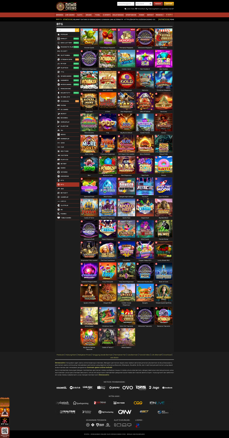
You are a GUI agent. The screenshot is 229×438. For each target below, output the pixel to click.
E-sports (107, 15)
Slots (79, 15)
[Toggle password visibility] (150, 3)
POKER (141, 15)
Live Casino (69, 15)
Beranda (59, 15)
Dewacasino (60, 363)
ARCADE (89, 15)
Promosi (159, 15)
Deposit (150, 15)
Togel (97, 15)
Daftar (169, 4)
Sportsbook (131, 15)
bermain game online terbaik (99, 367)
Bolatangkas (118, 15)
